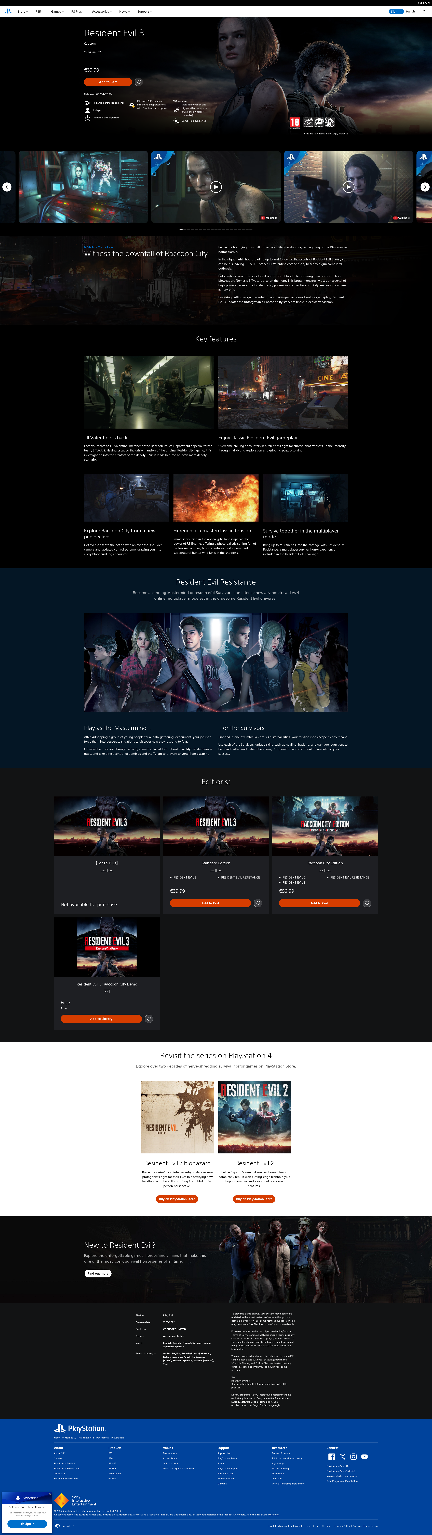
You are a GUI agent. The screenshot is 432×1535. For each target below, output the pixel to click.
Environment (170, 1453)
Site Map (326, 1526)
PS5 (38, 11)
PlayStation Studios (64, 1463)
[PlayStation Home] (8, 11)
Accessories (100, 11)
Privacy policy (284, 1526)
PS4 (111, 1458)
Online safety (170, 1463)
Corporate (59, 1473)
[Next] (425, 187)
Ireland (66, 1526)
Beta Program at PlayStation (342, 1481)
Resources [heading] (279, 1448)
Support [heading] (223, 1448)
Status (221, 1463)
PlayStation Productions (67, 1468)
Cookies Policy (342, 1526)
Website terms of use (307, 1526)
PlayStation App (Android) (341, 1471)
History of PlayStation (66, 1478)
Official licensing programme (288, 1483)
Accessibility (170, 1458)
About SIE (59, 1453)
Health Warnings (240, 1380)
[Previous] (6, 187)
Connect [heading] (333, 1448)
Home (57, 1437)
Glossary (276, 1478)
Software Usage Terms (365, 1526)
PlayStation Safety (227, 1458)
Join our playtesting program (342, 1476)
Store (21, 11)
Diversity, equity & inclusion (178, 1468)
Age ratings (278, 1463)
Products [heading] (115, 1448)
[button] (216, 187)
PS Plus (76, 11)
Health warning (280, 1468)
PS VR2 (112, 1463)
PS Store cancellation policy (287, 1458)
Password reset (226, 1473)
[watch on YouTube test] (268, 218)
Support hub (224, 1453)
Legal (271, 1526)
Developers (278, 1473)
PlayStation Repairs (228, 1468)
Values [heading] (168, 1448)
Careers (58, 1458)
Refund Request (226, 1478)
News (123, 11)
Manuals (222, 1483)
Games (56, 11)
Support (143, 11)
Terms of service (281, 1453)
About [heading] (58, 1448)
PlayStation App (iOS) (338, 1465)
